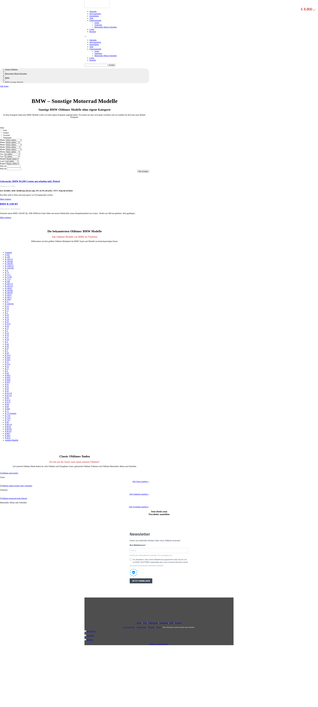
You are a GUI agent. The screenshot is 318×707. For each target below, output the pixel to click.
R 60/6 (7, 380)
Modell (3, 159)
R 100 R (8, 288)
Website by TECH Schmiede (159, 644)
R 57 (7, 369)
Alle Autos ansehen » (140, 481)
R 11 (7, 302)
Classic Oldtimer (11, 69)
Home (139, 623)
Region (3, 164)
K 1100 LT (9, 266)
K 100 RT (9, 264)
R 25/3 (7, 324)
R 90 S (7, 438)
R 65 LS (8, 395)
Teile (91, 18)
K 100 (7, 257)
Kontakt (178, 623)
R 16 (7, 308)
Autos (96, 23)
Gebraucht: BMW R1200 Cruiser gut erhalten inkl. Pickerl (30, 181)
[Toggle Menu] (85, 36)
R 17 (7, 310)
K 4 (6, 270)
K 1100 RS (9, 268)
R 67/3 (7, 402)
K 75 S (8, 279)
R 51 (7, 362)
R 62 (7, 386)
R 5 (6, 351)
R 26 (7, 326)
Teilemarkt (7, 138)
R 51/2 (7, 364)
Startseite (93, 11)
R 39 (7, 340)
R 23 (7, 317)
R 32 (7, 333)
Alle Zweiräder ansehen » (139, 507)
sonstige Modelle (11, 440)
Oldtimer (159, 627)
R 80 (7, 422)
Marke (2, 140)
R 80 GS (8, 424)
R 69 (7, 407)
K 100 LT (9, 259)
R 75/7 (7, 420)
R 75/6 (7, 418)
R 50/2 (7, 357)
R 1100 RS (9, 304)
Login (91, 29)
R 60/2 (7, 375)
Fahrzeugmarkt (95, 20)
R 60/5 (7, 378)
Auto (5, 130)
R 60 (7, 373)
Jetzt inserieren (95, 14)
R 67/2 (7, 400)
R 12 (7, 306)
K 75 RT (8, 277)
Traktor (6, 133)
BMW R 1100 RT (9, 204)
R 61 (7, 384)
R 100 (7, 281)
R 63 (7, 389)
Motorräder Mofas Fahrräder (105, 27)
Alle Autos (4, 86)
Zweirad (6, 135)
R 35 (7, 335)
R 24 (7, 319)
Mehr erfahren (5, 199)
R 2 (6, 313)
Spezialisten (94, 16)
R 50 (7, 353)
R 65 (7, 391)
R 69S (7, 409)
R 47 (7, 348)
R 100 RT (9, 293)
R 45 (7, 346)
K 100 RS (9, 261)
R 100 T (8, 297)
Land (2, 161)
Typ (1, 154)
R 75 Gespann (10, 413)
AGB (171, 623)
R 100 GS (9, 286)
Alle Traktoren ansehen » (139, 494)
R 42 (7, 344)
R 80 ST (8, 431)
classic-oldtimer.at (129, 627)
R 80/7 (7, 433)
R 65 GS (8, 393)
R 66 (7, 398)
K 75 (7, 273)
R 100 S (8, 295)
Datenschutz (153, 623)
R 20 (7, 315)
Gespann (8, 252)
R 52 (7, 366)
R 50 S (7, 355)
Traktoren (98, 25)
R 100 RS (9, 290)
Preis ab (3, 166)
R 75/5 (7, 416)
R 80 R (8, 427)
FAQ (145, 623)
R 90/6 (7, 436)
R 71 (7, 411)
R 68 (7, 404)
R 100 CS (9, 284)
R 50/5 (7, 360)
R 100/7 (8, 299)
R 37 (7, 337)
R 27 (7, 328)
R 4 (6, 342)
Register (92, 32)
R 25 (7, 322)
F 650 (7, 255)
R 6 (6, 371)
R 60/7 (7, 382)
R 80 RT (8, 429)
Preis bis (3, 169)
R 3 (6, 331)
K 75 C (8, 275)
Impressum (163, 623)
